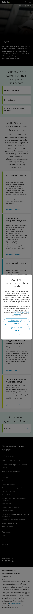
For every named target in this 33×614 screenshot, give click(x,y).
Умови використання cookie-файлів (20, 313)
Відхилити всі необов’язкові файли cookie (16, 328)
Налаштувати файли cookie (16, 335)
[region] (16, 307)
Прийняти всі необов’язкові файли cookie (16, 321)
